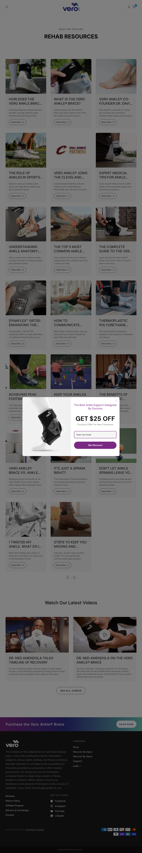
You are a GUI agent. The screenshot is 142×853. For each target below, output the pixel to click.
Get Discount (95, 445)
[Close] (116, 400)
